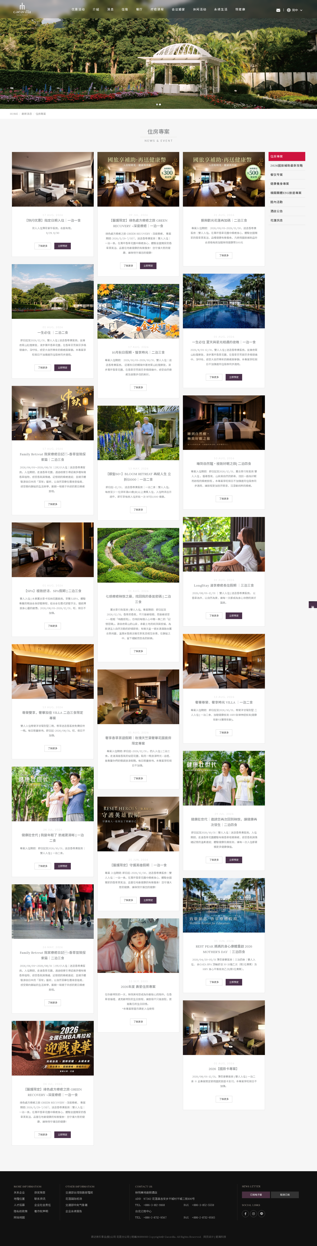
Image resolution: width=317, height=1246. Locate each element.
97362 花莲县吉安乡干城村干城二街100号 (169, 1199)
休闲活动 (200, 9)
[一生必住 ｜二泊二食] (53, 291)
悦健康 (240, 9)
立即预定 (62, 245)
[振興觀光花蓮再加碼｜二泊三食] (224, 179)
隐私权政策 (21, 1211)
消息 (110, 9)
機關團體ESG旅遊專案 (286, 193)
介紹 (96, 9)
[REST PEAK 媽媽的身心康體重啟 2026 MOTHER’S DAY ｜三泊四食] (224, 905)
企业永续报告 (73, 1211)
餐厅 (139, 9)
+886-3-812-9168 (154, 1205)
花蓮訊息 (276, 220)
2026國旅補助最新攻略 (286, 165)
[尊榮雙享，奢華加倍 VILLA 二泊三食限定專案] (53, 671)
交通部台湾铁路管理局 (79, 1192)
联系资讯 (39, 1199)
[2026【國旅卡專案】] (224, 1027)
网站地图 (19, 1217)
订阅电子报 (256, 1194)
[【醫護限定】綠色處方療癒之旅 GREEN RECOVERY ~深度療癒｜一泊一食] (138, 179)
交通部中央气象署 (76, 1205)
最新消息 (27, 113)
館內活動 (276, 202)
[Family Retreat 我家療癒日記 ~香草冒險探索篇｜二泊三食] (53, 413)
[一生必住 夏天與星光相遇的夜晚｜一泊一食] (224, 301)
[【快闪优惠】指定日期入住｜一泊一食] (53, 179)
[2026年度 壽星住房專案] (138, 945)
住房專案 (276, 156)
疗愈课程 (157, 9)
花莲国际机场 (73, 1199)
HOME (14, 113)
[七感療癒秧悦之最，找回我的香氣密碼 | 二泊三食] (138, 555)
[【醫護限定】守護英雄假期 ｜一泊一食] (138, 824)
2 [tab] (160, 104)
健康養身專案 (279, 184)
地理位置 (19, 1199)
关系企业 (19, 1192)
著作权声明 (41, 1211)
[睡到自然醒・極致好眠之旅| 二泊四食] (224, 422)
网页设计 (208, 1236)
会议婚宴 (178, 9)
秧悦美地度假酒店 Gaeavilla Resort (22, 9)
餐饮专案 (276, 175)
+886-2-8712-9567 (155, 1217)
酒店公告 (276, 211)
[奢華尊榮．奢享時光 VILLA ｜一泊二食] (224, 661)
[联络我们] (278, 10)
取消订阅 (285, 1194)
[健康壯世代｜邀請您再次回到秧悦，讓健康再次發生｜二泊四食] (224, 778)
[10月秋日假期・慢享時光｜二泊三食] (138, 311)
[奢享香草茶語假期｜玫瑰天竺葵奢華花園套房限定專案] (138, 696)
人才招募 (19, 1205)
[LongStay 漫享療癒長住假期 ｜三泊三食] (224, 544)
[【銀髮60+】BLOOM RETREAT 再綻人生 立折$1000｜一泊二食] (138, 433)
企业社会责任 (42, 1205)
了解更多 (43, 245)
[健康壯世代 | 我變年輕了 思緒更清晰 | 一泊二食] (53, 794)
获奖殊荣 (39, 1192)
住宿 (125, 9)
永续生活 (221, 9)
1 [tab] (157, 104)
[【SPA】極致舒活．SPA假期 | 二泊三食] (53, 549)
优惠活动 (78, 9)
